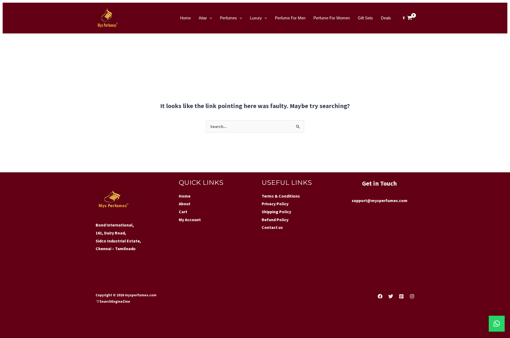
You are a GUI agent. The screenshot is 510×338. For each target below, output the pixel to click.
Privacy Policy (275, 203)
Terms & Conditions (281, 196)
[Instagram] (412, 296)
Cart (183, 211)
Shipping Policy (276, 211)
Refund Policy (275, 219)
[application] (209, 18)
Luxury (256, 18)
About (184, 203)
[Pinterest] (401, 296)
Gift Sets (365, 18)
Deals (386, 18)
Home (185, 18)
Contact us (272, 227)
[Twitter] (390, 296)
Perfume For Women (331, 18)
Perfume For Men (290, 18)
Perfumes (228, 18)
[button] (497, 324)
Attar (203, 18)
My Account (190, 219)
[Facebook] (380, 296)
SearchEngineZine (115, 301)
